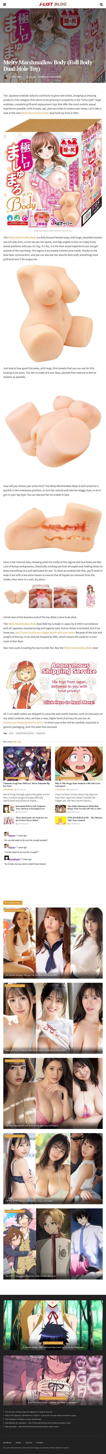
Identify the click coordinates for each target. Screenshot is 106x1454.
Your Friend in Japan (15, 910)
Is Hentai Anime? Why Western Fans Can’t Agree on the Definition (53, 1347)
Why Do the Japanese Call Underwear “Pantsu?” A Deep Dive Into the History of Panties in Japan (40, 1415)
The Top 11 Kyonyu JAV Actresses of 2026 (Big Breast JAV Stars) (31, 1125)
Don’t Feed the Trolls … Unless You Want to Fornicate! (53, 1402)
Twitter (18, 1442)
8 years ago (31, 76)
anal (11, 733)
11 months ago (74, 824)
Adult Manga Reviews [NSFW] (53, 1398)
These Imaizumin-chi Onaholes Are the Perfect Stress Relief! (32, 818)
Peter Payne (17, 76)
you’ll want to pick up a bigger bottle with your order (45, 632)
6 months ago (73, 790)
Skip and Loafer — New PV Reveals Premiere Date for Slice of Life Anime (32, 1427)
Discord (29, 1442)
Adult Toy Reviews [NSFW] (50, 76)
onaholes (41, 733)
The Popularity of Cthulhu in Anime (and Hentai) (23, 1419)
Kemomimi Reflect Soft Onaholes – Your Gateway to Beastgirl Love (31, 807)
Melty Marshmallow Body (35, 113)
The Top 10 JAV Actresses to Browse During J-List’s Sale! (28, 1201)
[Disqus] (53, 865)
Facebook (7, 1442)
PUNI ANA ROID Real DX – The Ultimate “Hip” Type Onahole (84, 818)
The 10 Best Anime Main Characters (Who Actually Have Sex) (30, 1276)
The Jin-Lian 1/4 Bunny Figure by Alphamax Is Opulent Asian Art (28, 1412)
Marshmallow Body (24, 733)
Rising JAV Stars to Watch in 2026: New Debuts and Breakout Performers (35, 1050)
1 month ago (21, 790)
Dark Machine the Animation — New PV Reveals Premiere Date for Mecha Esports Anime (38, 1423)
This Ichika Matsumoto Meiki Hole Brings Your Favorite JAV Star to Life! (84, 807)
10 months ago (22, 824)
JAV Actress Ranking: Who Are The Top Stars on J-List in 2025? (31, 975)
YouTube (39, 1442)
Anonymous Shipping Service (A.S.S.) (24, 722)
